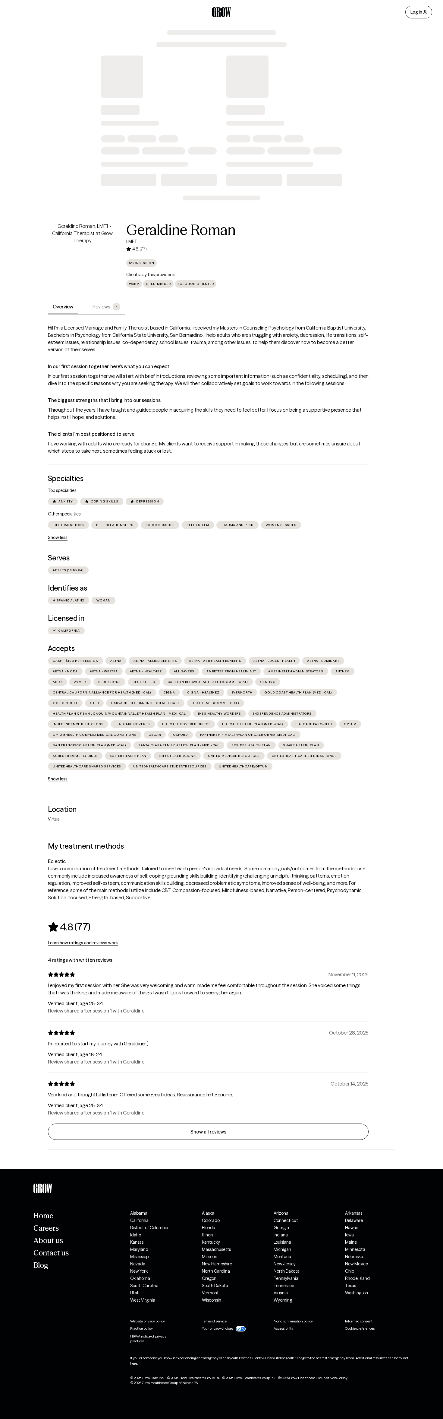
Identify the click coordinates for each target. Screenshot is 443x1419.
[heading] (69, 927)
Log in (416, 12)
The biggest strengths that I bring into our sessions (104, 400)
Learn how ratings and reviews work (83, 942)
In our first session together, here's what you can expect (108, 366)
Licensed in (66, 618)
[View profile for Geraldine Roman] (82, 256)
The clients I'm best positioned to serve (91, 434)
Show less (58, 537)
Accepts (61, 648)
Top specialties (62, 490)
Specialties (65, 478)
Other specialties (64, 514)
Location (62, 809)
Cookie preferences (360, 1328)
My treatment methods (86, 846)
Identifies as (67, 588)
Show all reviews (208, 1132)
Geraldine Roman (181, 230)
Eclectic (57, 861)
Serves (59, 557)
